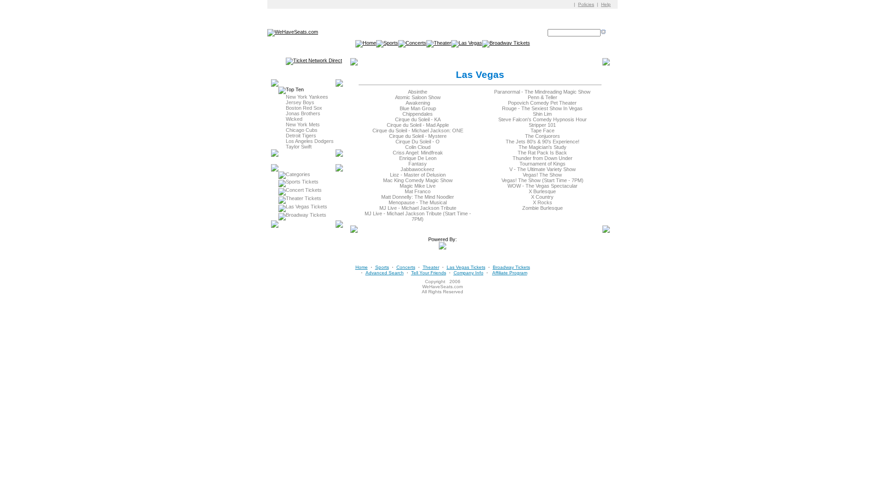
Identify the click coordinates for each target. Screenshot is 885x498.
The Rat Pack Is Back (542, 152)
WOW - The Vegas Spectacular (542, 186)
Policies (586, 4)
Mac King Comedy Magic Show (418, 180)
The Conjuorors (542, 136)
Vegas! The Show (542, 175)
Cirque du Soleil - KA (418, 119)
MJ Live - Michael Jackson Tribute (417, 208)
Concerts (405, 267)
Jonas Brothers (303, 113)
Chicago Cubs (302, 130)
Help (606, 4)
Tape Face (543, 130)
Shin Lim (542, 114)
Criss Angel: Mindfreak (418, 152)
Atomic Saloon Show (418, 97)
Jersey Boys (300, 102)
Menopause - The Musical (418, 202)
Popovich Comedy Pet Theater (542, 103)
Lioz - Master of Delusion (418, 175)
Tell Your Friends (428, 272)
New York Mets (303, 124)
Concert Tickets (304, 190)
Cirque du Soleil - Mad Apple (418, 125)
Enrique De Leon (418, 158)
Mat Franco (418, 191)
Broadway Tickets (306, 215)
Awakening (418, 103)
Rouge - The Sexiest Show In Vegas (542, 108)
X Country (542, 197)
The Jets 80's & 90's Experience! (542, 141)
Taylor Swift (299, 146)
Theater (431, 267)
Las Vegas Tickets (306, 206)
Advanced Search (385, 272)
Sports (382, 267)
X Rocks (542, 202)
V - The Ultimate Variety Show (542, 169)
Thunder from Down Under (542, 158)
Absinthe (417, 92)
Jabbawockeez (418, 169)
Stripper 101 (542, 125)
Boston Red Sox (304, 108)
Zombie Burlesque (542, 208)
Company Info (469, 272)
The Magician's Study (542, 147)
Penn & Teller (542, 97)
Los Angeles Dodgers (310, 141)
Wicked (294, 119)
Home (361, 267)
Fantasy (417, 163)
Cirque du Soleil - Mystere (418, 136)
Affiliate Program (509, 272)
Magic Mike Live (418, 186)
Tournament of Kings (542, 163)
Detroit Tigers (301, 135)
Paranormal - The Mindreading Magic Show (542, 92)
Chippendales (417, 114)
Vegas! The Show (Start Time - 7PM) (543, 180)
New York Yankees (307, 97)
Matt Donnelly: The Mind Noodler (417, 197)
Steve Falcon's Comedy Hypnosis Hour (542, 119)
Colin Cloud (418, 147)
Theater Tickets (303, 198)
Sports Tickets (302, 181)
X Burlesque (542, 191)
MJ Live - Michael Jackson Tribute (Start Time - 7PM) (418, 216)
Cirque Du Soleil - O (417, 141)
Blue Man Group (418, 108)
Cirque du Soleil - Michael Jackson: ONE (417, 130)
